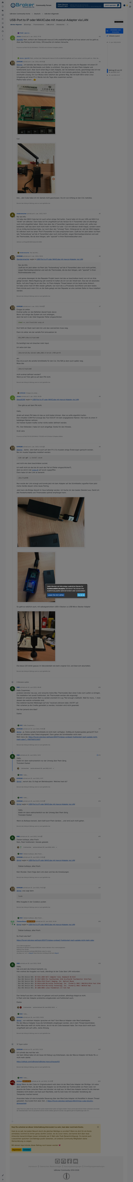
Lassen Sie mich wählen (56, 595)
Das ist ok (81, 595)
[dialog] (66, 591)
